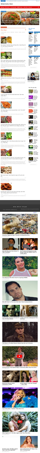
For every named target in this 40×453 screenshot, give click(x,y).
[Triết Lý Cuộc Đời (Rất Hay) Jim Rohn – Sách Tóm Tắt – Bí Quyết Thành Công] (31, 122)
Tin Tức (7, 7)
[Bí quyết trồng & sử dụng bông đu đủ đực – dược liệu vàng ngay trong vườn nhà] (31, 91)
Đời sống (20, 7)
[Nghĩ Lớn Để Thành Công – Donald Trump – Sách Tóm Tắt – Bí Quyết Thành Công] (31, 141)
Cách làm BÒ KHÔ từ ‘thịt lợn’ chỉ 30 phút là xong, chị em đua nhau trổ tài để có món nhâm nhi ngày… (13, 158)
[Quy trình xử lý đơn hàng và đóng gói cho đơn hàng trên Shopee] (31, 111)
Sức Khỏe (2, 33)
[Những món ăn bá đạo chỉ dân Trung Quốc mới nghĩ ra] (6, 72)
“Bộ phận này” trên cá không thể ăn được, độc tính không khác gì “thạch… (34, 24)
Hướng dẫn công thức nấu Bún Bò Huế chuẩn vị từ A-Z (11, 21)
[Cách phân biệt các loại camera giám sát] (36, 57)
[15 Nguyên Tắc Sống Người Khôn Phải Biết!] (31, 128)
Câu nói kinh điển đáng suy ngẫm (35, 117)
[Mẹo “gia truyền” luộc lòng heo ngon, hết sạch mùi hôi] (6, 169)
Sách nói (30, 7)
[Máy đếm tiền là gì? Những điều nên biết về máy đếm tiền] (31, 57)
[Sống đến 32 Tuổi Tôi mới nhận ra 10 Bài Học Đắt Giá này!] (31, 147)
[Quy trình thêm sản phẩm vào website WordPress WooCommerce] (31, 104)
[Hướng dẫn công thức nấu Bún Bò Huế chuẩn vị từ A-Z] (11, 18)
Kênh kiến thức (7, 4)
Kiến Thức (26, 7)
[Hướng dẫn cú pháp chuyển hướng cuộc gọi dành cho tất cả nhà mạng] (36, 33)
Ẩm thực (23, 11)
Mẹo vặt (23, 32)
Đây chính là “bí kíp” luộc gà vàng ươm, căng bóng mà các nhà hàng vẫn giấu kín (13, 45)
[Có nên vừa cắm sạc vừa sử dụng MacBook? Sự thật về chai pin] (31, 33)
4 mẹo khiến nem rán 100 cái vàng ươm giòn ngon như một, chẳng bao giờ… (25, 24)
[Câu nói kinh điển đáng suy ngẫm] (31, 117)
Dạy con (8, 32)
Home (3, 7)
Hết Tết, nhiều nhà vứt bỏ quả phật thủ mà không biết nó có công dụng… (34, 16)
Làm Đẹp (20, 32)
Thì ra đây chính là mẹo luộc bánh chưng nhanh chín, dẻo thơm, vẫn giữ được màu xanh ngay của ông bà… (13, 61)
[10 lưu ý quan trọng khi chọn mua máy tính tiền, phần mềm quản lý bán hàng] (31, 46)
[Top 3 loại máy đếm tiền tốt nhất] (36, 46)
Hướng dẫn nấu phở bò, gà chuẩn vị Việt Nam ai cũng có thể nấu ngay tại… (25, 17)
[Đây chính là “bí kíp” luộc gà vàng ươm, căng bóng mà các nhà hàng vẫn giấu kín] (6, 39)
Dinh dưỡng (12, 32)
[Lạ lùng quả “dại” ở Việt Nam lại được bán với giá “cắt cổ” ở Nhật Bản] (6, 135)
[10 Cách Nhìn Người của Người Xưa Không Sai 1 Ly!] (31, 153)
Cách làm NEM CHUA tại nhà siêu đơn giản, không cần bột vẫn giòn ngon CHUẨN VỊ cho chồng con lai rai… (13, 125)
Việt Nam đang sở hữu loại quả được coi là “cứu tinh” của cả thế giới (13, 110)
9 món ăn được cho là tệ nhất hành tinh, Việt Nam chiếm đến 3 (12, 95)
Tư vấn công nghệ (32, 45)
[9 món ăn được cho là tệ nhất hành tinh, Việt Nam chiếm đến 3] (6, 89)
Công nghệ (14, 7)
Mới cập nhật (3, 11)
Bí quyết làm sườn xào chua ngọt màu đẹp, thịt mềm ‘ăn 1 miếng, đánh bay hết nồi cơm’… (13, 192)
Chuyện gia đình (3, 32)
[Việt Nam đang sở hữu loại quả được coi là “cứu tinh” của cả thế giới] (6, 104)
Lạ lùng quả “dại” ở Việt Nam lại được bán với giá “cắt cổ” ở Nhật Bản (13, 141)
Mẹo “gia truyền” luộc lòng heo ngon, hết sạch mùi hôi (12, 175)
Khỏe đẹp (16, 32)
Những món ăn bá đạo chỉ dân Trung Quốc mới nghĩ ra (13, 78)
